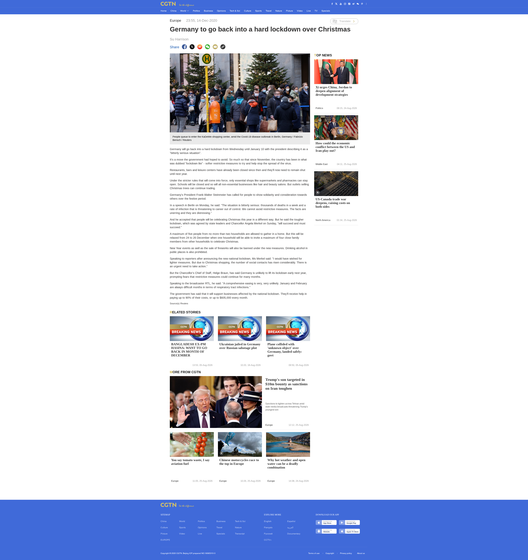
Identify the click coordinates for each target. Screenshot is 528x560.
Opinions (221, 11)
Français (268, 528)
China (173, 11)
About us (361, 553)
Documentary (293, 534)
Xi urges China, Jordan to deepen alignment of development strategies (334, 90)
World (183, 11)
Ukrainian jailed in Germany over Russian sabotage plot (239, 346)
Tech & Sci (235, 11)
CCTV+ (267, 540)
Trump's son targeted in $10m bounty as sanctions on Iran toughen (286, 384)
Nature (278, 11)
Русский (268, 534)
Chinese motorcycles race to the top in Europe (239, 461)
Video (300, 11)
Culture (247, 11)
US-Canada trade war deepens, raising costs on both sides (333, 202)
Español (291, 521)
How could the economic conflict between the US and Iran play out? (335, 146)
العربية (290, 528)
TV (316, 11)
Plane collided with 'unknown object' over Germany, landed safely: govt (284, 349)
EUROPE (165, 540)
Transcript (239, 534)
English (267, 521)
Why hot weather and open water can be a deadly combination (286, 463)
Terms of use (314, 553)
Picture (289, 11)
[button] (221, 453)
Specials (325, 11)
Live (309, 11)
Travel (269, 11)
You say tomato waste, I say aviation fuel (190, 461)
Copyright (330, 553)
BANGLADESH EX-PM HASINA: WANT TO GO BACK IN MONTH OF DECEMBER (189, 349)
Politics (196, 11)
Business (208, 11)
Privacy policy (346, 553)
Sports (258, 11)
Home (164, 11)
